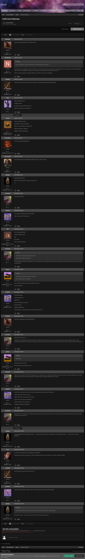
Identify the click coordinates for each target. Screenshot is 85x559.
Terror (7, 449)
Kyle (8, 229)
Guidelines (44, 10)
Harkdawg (7, 39)
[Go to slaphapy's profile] (7, 181)
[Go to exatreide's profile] (7, 85)
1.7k (8, 111)
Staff (20, 10)
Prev (5, 34)
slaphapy (8, 174)
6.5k (8, 131)
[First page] (3, 35)
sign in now (31, 530)
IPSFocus (8, 550)
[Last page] (25, 35)
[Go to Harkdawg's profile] (7, 45)
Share (70, 23)
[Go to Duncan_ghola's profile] (7, 162)
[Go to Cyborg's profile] (7, 275)
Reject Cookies (79, 555)
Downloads (12, 10)
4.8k (8, 71)
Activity (36, 10)
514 (8, 53)
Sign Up (78, 10)
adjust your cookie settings (41, 555)
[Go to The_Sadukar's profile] (7, 144)
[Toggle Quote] (16, 61)
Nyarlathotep (8, 57)
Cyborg (7, 269)
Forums (5, 10)
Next (23, 34)
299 (8, 242)
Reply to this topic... (13, 537)
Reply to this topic (77, 29)
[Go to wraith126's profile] (7, 216)
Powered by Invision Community (78, 551)
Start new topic (65, 29)
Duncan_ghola (7, 156)
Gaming (14, 24)
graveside (7, 486)
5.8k (8, 207)
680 (8, 170)
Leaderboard (53, 10)
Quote (18, 54)
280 (8, 224)
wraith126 (7, 210)
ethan (7, 97)
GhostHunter (10, 22)
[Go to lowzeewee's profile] (7, 199)
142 (8, 500)
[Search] (83, 4)
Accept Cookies (69, 555)
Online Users (27, 10)
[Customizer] (82, 10)
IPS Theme (3, 550)
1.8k (8, 151)
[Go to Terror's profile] (7, 455)
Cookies (9, 551)
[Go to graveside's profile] (7, 492)
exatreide (8, 79)
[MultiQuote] (15, 55)
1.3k (8, 188)
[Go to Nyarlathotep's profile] (7, 64)
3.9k (8, 283)
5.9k (8, 93)
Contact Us (4, 551)
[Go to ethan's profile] (7, 104)
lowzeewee (7, 193)
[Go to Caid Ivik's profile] (7, 124)
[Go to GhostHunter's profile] (3, 23)
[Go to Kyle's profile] (7, 235)
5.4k (8, 463)
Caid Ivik (8, 118)
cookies (9, 555)
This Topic (78, 4)
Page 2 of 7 (30, 34)
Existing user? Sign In (70, 10)
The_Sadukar (8, 138)
